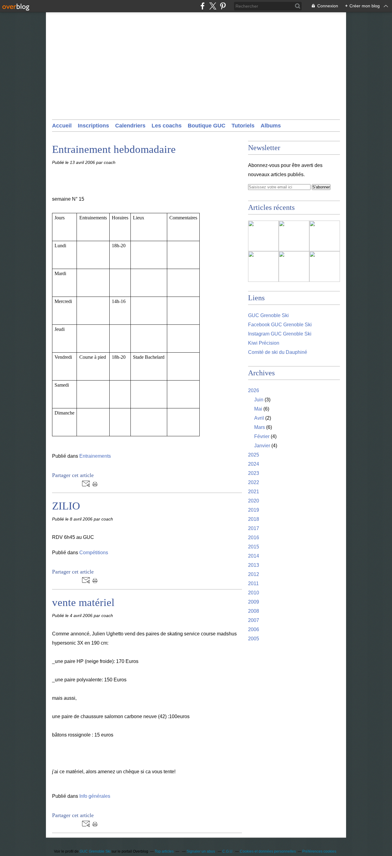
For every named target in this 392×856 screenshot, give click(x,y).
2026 (253, 390)
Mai (258, 408)
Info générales (94, 796)
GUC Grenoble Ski (268, 315)
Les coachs (167, 126)
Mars (259, 427)
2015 (253, 546)
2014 (253, 556)
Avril (259, 418)
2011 (253, 583)
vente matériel (83, 602)
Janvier (262, 445)
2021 (253, 491)
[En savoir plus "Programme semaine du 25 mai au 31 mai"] (294, 266)
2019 (253, 510)
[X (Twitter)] (213, 5)
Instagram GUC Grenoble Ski (279, 333)
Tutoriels (243, 126)
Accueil (62, 126)
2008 (253, 611)
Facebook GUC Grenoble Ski (280, 324)
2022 (253, 482)
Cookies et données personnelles (268, 851)
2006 (253, 629)
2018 (253, 519)
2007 (253, 620)
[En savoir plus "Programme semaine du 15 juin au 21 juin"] (263, 236)
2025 (253, 454)
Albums (271, 126)
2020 (253, 500)
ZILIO (66, 506)
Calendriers (130, 126)
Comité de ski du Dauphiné (277, 352)
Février (262, 436)
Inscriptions (93, 126)
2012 (253, 574)
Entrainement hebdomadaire (114, 149)
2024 (253, 464)
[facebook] (202, 5)
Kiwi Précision (263, 343)
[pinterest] (223, 5)
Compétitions (93, 552)
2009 (253, 601)
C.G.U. (227, 851)
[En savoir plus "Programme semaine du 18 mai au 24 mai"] (324, 266)
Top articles (164, 851)
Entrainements (95, 456)
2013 (253, 565)
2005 (253, 638)
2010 (253, 592)
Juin (258, 399)
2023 (253, 473)
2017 (253, 528)
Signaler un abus (201, 851)
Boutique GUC (206, 126)
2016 (253, 537)
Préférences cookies (319, 851)
